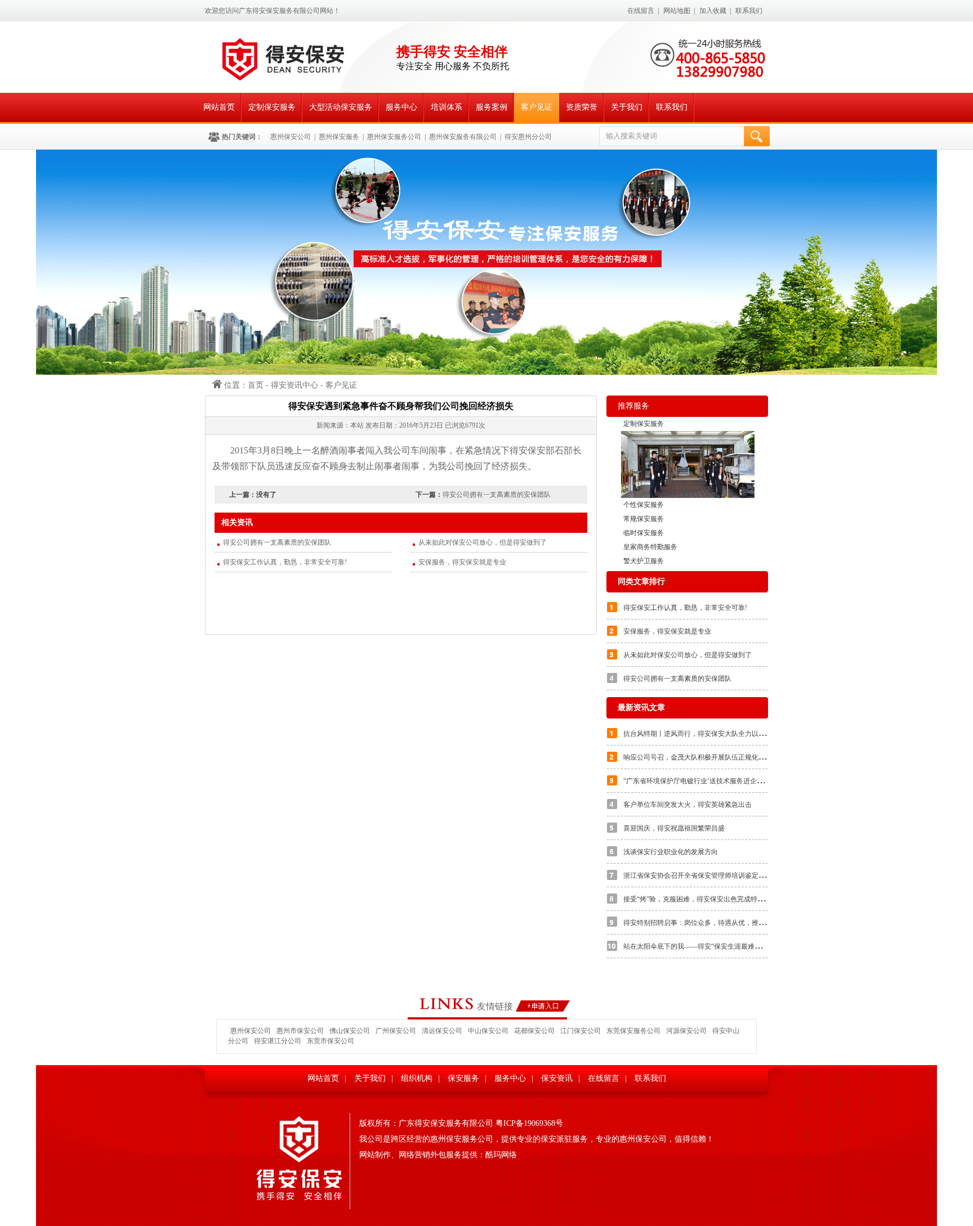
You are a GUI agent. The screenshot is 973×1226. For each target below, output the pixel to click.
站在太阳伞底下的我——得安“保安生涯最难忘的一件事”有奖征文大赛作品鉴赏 (741, 946)
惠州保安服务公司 (394, 137)
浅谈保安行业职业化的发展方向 (670, 852)
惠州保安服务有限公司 (463, 137)
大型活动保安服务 (340, 107)
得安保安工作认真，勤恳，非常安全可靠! (285, 562)
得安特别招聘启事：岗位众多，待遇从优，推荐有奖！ (704, 923)
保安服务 (463, 1078)
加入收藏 (712, 11)
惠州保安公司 (290, 137)
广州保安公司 (396, 1031)
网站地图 (676, 11)
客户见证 (536, 107)
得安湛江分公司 (277, 1041)
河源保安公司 (686, 1031)
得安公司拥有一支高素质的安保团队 (497, 495)
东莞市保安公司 (330, 1041)
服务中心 (401, 107)
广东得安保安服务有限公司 (446, 1123)
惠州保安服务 (339, 137)
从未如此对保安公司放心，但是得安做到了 (482, 542)
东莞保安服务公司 (633, 1031)
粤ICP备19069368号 (528, 1123)
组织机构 (416, 1078)
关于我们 (626, 107)
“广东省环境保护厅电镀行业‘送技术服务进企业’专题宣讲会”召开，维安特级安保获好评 (753, 781)
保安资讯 (557, 1078)
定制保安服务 (272, 107)
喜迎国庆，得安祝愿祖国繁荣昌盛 (674, 828)
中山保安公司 (488, 1031)
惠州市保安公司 (300, 1031)
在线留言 (640, 11)
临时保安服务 (643, 533)
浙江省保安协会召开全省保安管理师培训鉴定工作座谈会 (707, 875)
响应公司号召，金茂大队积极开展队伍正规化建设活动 (704, 757)
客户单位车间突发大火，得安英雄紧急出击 (687, 805)
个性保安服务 (643, 505)
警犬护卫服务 (643, 561)
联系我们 (748, 11)
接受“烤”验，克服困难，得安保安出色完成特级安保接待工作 (714, 899)
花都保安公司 (534, 1031)
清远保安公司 (442, 1031)
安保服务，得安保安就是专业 (462, 562)
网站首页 (219, 107)
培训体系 (446, 107)
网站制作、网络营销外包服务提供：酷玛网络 (438, 1155)
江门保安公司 (580, 1031)
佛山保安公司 (349, 1031)
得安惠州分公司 (528, 137)
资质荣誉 (581, 107)
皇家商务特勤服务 (650, 547)
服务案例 (491, 107)
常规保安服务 (643, 519)
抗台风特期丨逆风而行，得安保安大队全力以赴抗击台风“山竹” (717, 734)
